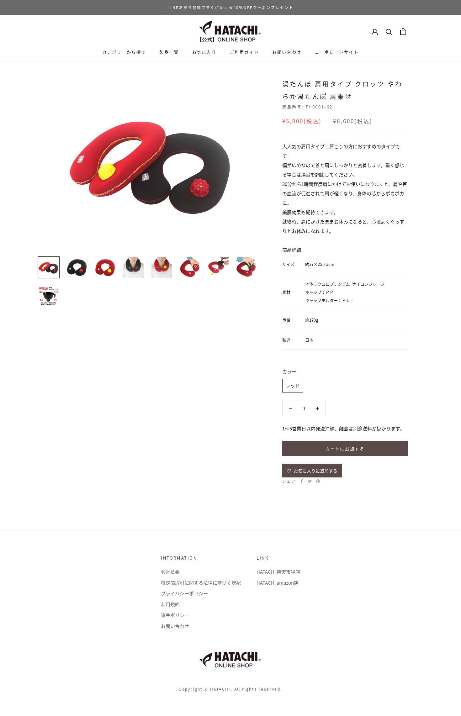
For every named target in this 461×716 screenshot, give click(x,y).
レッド (293, 385)
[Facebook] (302, 481)
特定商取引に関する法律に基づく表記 (201, 582)
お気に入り (204, 52)
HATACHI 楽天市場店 (278, 571)
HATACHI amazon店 (278, 582)
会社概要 (170, 571)
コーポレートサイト (337, 52)
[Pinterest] (318, 481)
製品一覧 (169, 52)
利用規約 (170, 604)
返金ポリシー (175, 615)
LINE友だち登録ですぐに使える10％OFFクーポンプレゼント (230, 7)
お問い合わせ (287, 52)
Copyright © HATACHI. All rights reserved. (230, 689)
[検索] (389, 31)
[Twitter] (310, 481)
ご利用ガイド (244, 52)
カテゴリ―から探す (124, 52)
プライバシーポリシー (184, 593)
